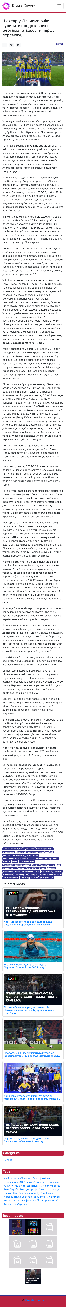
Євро (34, 865)
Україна (14, 1189)
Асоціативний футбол (32, 1193)
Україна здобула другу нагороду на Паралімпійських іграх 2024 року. (25, 966)
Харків (42, 868)
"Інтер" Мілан (32, 855)
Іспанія (50, 1193)
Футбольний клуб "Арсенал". (45, 858)
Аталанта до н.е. (46, 865)
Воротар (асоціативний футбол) (41, 1196)
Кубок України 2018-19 (51, 874)
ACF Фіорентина (26, 861)
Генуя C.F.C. (31, 868)
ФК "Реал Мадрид (49, 1185)
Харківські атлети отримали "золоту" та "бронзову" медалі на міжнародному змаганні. (32, 1097)
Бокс (7, 1189)
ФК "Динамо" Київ (30, 1182)
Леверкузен (8, 852)
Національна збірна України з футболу (27, 1178)
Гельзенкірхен (21, 874)
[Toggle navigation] (59, 6)
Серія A (6, 861)
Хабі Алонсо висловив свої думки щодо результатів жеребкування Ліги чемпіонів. (29, 923)
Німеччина (8, 871)
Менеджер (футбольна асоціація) (40, 1189)
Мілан (17, 871)
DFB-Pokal (8, 874)
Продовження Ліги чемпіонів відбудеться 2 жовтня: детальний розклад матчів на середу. (32, 1054)
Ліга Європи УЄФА (44, 849)
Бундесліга (29, 849)
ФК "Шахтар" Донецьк (13, 855)
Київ (58, 865)
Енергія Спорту (23, 5)
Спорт (59, 44)
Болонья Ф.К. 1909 (30, 871)
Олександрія (9, 868)
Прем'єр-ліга (19, 1204)
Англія (7, 1204)
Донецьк (51, 868)
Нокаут (8, 1193)
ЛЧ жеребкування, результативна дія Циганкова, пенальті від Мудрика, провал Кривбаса (29, 1010)
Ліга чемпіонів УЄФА (12, 849)
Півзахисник (11, 1182)
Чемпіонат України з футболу (16, 865)
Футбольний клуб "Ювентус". (16, 858)
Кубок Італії (46, 871)
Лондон (20, 868)
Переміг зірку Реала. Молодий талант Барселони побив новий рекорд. (27, 1140)
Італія (14, 861)
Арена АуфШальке (29, 878)
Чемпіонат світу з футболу (20, 1200)
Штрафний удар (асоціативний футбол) (34, 852)
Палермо (34, 874)
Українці (8, 1196)
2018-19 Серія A (10, 878)
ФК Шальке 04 (46, 878)
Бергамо (58, 871)
